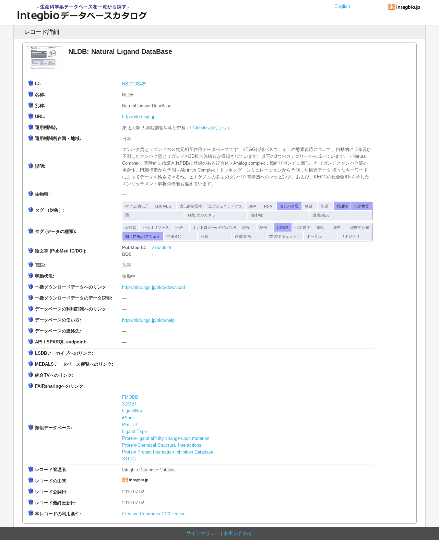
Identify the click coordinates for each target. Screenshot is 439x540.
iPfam (128, 417)
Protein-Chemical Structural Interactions (161, 445)
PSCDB (130, 424)
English (342, 6)
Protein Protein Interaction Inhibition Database (167, 452)
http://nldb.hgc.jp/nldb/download (153, 287)
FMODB (130, 397)
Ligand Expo (134, 431)
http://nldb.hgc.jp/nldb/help (148, 320)
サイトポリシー (203, 533)
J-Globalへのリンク (208, 128)
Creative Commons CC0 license (154, 514)
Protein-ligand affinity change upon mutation (165, 438)
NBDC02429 (134, 84)
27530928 (161, 247)
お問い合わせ (238, 533)
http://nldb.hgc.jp (138, 117)
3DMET (129, 404)
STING (129, 459)
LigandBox (132, 411)
